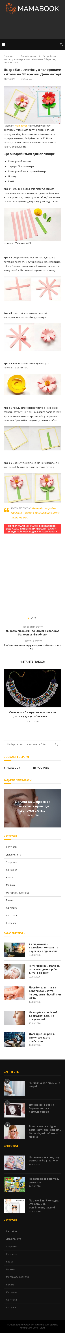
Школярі (11, 923)
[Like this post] (31, 617)
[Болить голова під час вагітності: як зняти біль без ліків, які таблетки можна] (14, 1132)
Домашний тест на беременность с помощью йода (41, 1108)
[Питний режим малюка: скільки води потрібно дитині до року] (14, 971)
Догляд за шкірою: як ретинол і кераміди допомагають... (32, 806)
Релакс (10, 900)
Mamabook (21, 125)
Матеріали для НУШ (17, 892)
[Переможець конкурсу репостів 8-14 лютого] (14, 1163)
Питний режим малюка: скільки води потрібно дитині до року (44, 969)
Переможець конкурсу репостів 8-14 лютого (44, 1159)
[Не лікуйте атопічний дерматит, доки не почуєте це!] (14, 1018)
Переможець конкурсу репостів (44, 1180)
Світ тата (11, 915)
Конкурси (11, 869)
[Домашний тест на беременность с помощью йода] (14, 1110)
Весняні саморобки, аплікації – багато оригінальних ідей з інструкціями (35, 512)
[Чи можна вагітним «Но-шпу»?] (14, 1088)
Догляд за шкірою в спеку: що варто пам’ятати (42, 1037)
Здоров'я (11, 862)
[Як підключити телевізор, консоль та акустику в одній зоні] (14, 950)
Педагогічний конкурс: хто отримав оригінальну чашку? (44, 1204)
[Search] (61, 44)
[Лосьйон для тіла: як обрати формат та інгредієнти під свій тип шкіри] (14, 993)
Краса (9, 877)
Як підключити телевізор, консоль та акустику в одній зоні (43, 948)
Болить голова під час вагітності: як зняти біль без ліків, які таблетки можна (45, 1131)
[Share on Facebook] (35, 617)
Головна (8, 56)
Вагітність (12, 846)
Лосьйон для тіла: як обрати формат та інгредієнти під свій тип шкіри (45, 993)
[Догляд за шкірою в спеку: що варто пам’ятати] (14, 1039)
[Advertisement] (32, 28)
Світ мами (12, 907)
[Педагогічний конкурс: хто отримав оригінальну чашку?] (14, 1206)
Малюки (11, 885)
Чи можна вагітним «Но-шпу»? (45, 1085)
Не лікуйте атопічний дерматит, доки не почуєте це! (43, 1016)
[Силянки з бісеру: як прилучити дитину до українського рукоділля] (32, 688)
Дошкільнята (28, 56)
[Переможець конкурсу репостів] (14, 1184)
